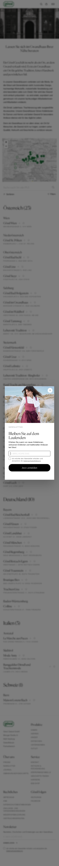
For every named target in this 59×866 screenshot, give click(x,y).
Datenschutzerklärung (32, 461)
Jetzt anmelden (29, 467)
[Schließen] (50, 390)
